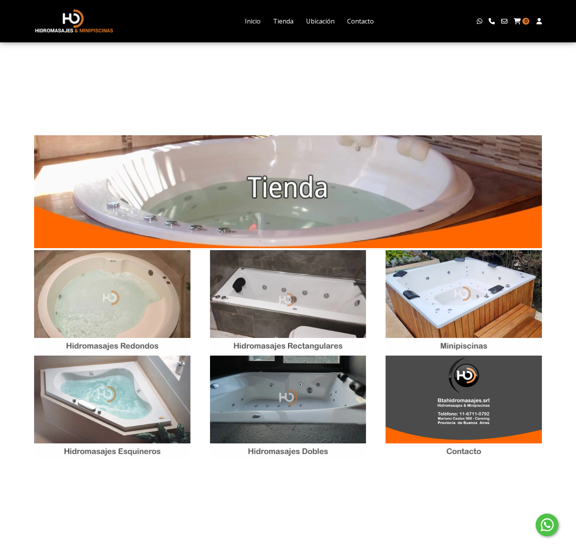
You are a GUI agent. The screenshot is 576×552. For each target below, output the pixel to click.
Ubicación (320, 21)
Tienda (283, 21)
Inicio (253, 21)
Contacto (360, 21)
